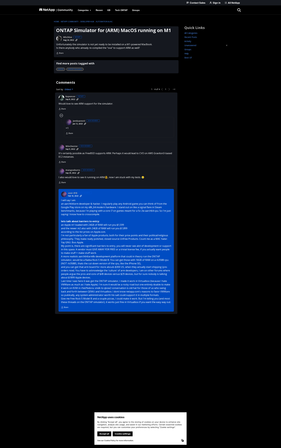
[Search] (239, 10)
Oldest (68, 89)
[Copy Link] (76, 40)
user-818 (72, 193)
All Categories (190, 33)
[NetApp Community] (56, 10)
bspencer (70, 96)
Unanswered (205, 45)
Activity (187, 41)
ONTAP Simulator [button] (75, 69)
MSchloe (67, 37)
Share (60, 53)
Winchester (72, 146)
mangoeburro (73, 170)
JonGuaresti (79, 121)
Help (186, 53)
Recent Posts (190, 37)
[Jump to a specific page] (174, 89)
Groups (187, 49)
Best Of (188, 57)
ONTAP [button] (61, 69)
